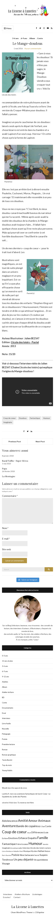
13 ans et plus (7, 661)
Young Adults (7, 770)
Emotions (13, 838)
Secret (36, 855)
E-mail (6, 538)
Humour (46, 418)
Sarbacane (29, 855)
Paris (3, 855)
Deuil (29, 833)
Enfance (22, 838)
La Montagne (8, 476)
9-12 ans (5, 676)
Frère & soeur (22, 844)
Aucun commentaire (32, 48)
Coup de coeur (9, 418)
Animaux (44, 820)
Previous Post (15, 441)
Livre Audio (6, 723)
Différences (37, 832)
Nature (47, 851)
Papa (4, 468)
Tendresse (7, 859)
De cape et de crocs (19, 788)
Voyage (6, 863)
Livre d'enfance (7, 851)
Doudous (23, 418)
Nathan (41, 851)
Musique (26, 851)
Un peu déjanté (23, 859)
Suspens (44, 855)
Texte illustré (7, 760)
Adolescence (10, 820)
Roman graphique (9, 755)
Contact (16, 897)
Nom (5, 528)
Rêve (22, 855)
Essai (4, 713)
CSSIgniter (39, 912)
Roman (4, 749)
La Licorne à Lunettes (27, 907)
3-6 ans (15, 38)
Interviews (6, 718)
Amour (33, 820)
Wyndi (4, 788)
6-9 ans (24, 38)
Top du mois (7, 765)
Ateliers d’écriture (22, 894)
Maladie (16, 851)
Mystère (34, 851)
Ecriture (5, 838)
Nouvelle (5, 729)
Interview (26, 848)
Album (32, 38)
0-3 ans (5, 656)
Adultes (5, 682)
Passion (8, 855)
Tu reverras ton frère (25, 803)
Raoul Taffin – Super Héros (15, 460)
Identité (45, 844)
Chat (43, 826)
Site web (6, 549)
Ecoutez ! (7, 897)
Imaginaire (7, 422)
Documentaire (7, 708)
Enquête (32, 838)
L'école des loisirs (37, 848)
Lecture (48, 848)
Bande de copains (27, 826)
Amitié (23, 820)
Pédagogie (6, 734)
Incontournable (16, 848)
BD (3, 697)
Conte (40, 38)
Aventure (9, 826)
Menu (8, 28)
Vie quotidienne (41, 859)
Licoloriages (37, 894)
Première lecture (8, 744)
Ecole (46, 832)
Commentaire (10, 495)
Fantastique (35, 418)
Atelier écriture (8, 692)
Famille (42, 838)
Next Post (40, 441)
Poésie (4, 739)
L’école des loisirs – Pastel (25, 342)
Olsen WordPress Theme (21, 912)
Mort (21, 851)
